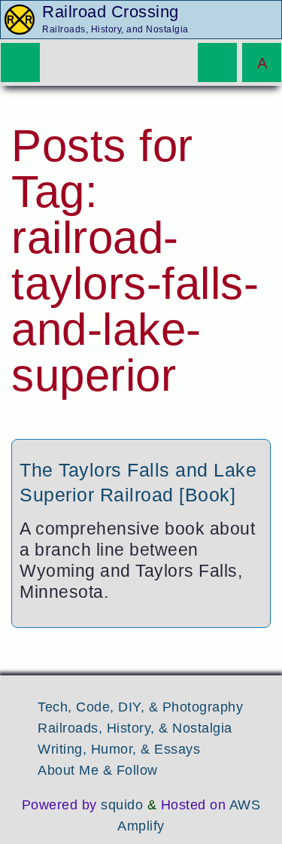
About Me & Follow (98, 770)
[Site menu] (20, 62)
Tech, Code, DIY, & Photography (140, 707)
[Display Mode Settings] (217, 62)
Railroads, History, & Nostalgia (135, 728)
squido (122, 804)
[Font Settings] (261, 62)
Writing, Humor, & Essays (119, 749)
